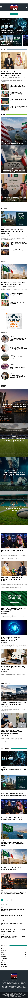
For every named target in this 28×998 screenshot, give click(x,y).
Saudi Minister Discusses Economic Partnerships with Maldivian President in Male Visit (17, 93)
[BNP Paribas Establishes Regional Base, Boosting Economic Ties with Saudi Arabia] (11, 40)
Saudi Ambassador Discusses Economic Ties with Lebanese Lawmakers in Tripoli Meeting (11, 73)
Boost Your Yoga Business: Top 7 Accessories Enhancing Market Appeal (17, 367)
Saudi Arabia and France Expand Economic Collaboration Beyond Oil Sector (18, 243)
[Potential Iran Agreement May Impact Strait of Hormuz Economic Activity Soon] (14, 131)
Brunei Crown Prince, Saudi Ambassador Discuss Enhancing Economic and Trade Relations (12, 923)
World (13, 140)
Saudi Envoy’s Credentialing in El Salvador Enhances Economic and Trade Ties (18, 295)
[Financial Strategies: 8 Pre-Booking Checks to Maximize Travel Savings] (5, 357)
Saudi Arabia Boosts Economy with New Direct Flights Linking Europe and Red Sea (18, 108)
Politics (3, 280)
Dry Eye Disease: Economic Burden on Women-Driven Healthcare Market (18, 339)
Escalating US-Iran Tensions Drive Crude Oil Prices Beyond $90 (18, 250)
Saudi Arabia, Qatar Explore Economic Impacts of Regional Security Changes (13, 937)
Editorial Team (4, 235)
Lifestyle (12, 336)
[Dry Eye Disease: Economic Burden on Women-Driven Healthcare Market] (5, 339)
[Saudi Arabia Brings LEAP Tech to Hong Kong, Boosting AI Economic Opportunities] (14, 598)
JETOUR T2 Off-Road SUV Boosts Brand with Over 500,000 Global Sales (13, 703)
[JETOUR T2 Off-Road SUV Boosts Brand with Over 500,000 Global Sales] (14, 693)
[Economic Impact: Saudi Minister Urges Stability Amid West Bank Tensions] (5, 87)
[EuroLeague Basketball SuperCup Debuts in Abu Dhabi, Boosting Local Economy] (14, 406)
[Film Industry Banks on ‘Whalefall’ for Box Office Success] (14, 26)
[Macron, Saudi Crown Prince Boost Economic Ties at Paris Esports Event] (14, 540)
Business (3, 227)
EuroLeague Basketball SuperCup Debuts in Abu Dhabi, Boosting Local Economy (13, 892)
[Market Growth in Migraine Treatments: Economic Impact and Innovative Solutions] (5, 348)
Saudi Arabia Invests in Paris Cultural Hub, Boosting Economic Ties (13, 283)
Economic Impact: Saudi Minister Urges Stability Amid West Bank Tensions (18, 86)
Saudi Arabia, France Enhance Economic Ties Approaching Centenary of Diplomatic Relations (14, 199)
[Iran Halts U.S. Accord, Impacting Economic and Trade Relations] (14, 159)
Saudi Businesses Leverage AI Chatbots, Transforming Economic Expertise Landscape (12, 638)
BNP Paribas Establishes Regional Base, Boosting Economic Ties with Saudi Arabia (12, 231)
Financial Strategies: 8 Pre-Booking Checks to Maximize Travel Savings (18, 358)
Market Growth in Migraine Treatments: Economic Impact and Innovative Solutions (18, 348)
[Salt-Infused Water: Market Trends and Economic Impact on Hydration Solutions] (5, 376)
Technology (4, 553)
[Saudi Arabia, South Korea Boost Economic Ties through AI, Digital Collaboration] (14, 568)
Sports (14, 402)
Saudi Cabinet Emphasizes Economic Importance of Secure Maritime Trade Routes (12, 843)
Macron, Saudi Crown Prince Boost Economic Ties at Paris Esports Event (13, 551)
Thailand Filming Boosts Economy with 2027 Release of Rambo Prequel (13, 930)
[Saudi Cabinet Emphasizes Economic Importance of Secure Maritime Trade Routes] (14, 831)
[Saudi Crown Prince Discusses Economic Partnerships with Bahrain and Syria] (5, 303)
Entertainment (4, 28)
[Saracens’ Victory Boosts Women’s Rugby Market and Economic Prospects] (14, 508)
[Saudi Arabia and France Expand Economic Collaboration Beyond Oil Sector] (5, 244)
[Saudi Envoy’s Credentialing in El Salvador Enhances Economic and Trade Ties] (5, 296)
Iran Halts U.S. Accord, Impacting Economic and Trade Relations (14, 171)
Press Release (4, 706)
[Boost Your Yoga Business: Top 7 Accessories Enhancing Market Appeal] (5, 366)
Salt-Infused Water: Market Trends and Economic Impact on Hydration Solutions (17, 376)
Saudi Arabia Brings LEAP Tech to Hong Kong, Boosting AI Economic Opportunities (13, 609)
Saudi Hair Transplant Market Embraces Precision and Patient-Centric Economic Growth (11, 731)
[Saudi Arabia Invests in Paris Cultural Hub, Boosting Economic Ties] (14, 271)
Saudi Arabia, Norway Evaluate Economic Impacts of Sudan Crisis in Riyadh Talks (12, 916)
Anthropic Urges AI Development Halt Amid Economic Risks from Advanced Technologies (13, 667)
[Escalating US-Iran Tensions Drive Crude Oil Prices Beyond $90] (5, 252)
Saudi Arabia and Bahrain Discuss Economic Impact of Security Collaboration (18, 101)
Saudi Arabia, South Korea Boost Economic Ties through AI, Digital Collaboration (11, 579)
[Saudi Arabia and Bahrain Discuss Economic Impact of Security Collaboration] (5, 101)
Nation (2, 840)
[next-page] (4, 204)
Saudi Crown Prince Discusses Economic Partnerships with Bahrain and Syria (17, 302)
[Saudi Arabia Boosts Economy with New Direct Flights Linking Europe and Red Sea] (5, 108)
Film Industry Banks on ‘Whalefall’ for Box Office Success (13, 770)
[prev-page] (2, 204)
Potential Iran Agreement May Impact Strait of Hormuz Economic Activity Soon (14, 142)
